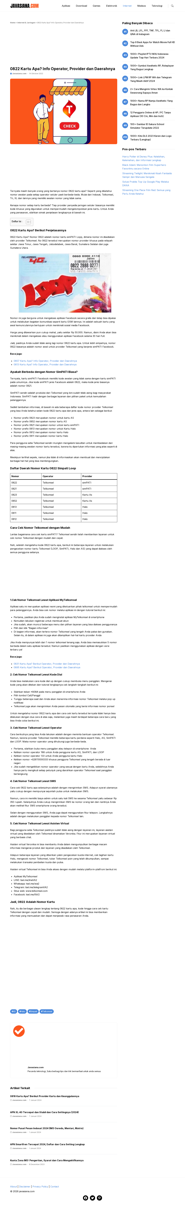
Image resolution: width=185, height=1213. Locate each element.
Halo (23, 1011)
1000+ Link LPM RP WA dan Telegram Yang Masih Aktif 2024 (151, 79)
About (13, 1186)
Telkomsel (47, 1011)
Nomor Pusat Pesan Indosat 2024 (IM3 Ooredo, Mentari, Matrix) (47, 1128)
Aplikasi (66, 5)
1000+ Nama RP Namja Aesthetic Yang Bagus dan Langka (151, 102)
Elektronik (111, 5)
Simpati (33, 1011)
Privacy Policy (40, 1186)
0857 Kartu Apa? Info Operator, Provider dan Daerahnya (45, 360)
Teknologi (157, 5)
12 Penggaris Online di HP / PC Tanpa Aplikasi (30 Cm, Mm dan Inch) (150, 114)
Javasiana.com (19, 73)
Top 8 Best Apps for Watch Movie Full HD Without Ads (152, 44)
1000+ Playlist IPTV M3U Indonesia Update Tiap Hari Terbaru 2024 (149, 55)
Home (12, 23)
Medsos (141, 5)
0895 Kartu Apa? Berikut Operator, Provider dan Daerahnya (47, 667)
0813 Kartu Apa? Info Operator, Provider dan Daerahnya (45, 364)
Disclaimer (24, 1186)
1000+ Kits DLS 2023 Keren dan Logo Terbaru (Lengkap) (151, 137)
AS (14, 1011)
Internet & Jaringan (26, 23)
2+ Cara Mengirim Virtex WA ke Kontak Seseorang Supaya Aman (151, 91)
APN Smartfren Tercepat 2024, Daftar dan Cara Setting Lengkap (47, 1144)
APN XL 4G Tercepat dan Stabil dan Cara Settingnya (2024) (44, 1112)
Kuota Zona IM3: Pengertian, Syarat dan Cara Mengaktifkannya (47, 1160)
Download (81, 5)
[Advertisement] (63, 46)
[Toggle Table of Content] (27, 221)
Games (96, 5)
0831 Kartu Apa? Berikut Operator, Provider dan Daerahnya (47, 663)
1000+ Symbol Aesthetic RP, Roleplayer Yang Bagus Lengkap (152, 67)
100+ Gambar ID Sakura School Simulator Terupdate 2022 (147, 126)
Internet (127, 5)
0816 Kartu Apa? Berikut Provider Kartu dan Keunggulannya (44, 1096)
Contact (54, 1186)
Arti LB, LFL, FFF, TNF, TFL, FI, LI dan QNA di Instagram (150, 32)
